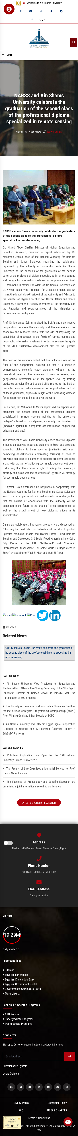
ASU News (35, 131)
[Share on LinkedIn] (55, 615)
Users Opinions (11, 1073)
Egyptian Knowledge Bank (19, 979)
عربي (42, 19)
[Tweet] (42, 615)
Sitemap (9, 970)
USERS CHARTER (57, 1110)
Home (19, 131)
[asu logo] (39, 37)
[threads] (32, 19)
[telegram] (61, 11)
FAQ (21, 1110)
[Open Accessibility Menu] (9, 9)
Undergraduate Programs (19, 1019)
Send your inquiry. (39, 895)
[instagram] (41, 11)
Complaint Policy (57, 1103)
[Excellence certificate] (12, 1122)
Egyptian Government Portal (20, 984)
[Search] (73, 42)
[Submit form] (69, 1056)
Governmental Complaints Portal (22, 989)
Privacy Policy (21, 1103)
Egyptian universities (16, 975)
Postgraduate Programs (18, 1023)
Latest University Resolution (39, 802)
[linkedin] (51, 11)
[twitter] (21, 11)
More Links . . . (12, 993)
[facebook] (11, 1087)
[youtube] (31, 11)
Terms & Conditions (39, 1118)
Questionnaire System (15, 1066)
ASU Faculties (12, 1014)
